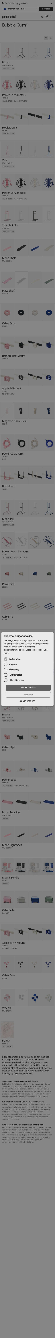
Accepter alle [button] (28, 688)
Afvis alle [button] (28, 695)
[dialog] (27, 669)
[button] (27, 701)
